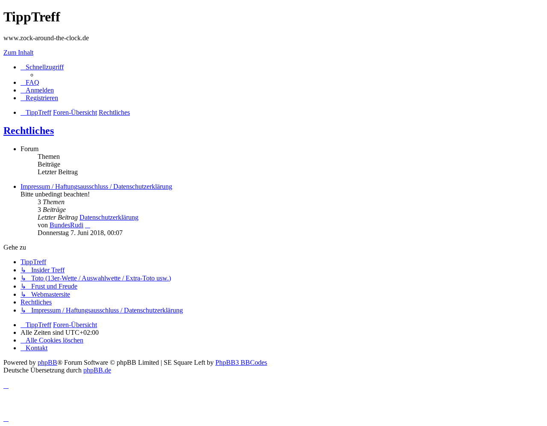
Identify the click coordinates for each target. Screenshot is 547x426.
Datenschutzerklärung (108, 217)
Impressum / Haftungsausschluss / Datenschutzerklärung (96, 186)
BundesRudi (66, 225)
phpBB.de (97, 370)
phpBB (47, 362)
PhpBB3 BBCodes (241, 362)
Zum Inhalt (18, 52)
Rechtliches (28, 130)
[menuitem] (30, 82)
